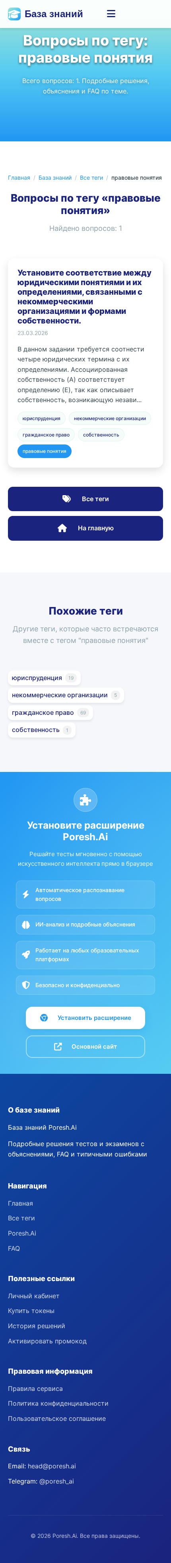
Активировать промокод (47, 1341)
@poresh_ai (56, 1481)
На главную (95, 528)
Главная (19, 177)
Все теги (91, 177)
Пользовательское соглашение (57, 1418)
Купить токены (31, 1311)
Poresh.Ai (22, 1233)
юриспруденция (41, 418)
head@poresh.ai (52, 1466)
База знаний (54, 13)
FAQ (14, 1248)
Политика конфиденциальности (58, 1403)
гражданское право (46, 435)
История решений (36, 1326)
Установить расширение (94, 1018)
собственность (101, 435)
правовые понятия (44, 451)
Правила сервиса (35, 1388)
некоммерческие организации (110, 418)
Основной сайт (94, 1046)
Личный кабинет (34, 1296)
